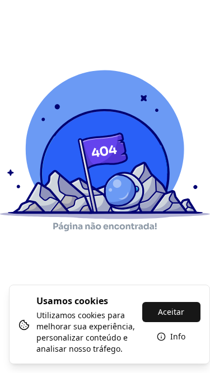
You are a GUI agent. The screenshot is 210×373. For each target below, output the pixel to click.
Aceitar (171, 311)
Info (177, 336)
